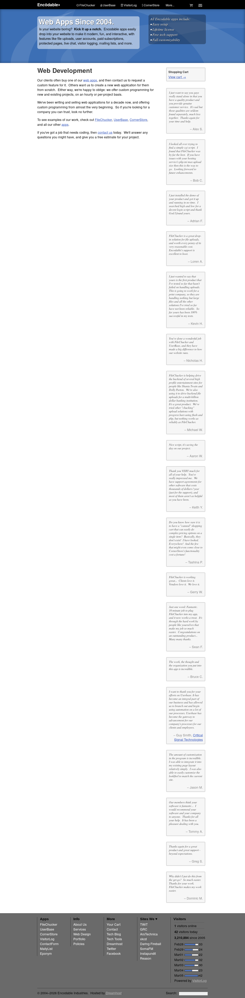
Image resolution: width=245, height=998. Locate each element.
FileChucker (103, 119)
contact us (105, 132)
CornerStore (138, 119)
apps (65, 124)
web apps (90, 80)
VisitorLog (199, 980)
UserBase (121, 119)
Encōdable (47, 5)
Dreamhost (114, 993)
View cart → (177, 77)
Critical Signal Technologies (188, 737)
